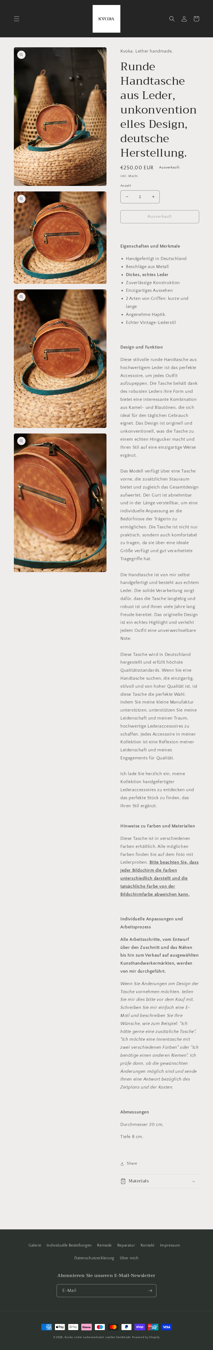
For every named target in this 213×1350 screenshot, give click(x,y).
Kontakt (147, 1245)
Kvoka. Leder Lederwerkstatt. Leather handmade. (98, 1337)
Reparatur (126, 1245)
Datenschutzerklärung (94, 1258)
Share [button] (132, 1163)
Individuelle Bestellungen (69, 1245)
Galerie (35, 1245)
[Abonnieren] (150, 1290)
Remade (104, 1245)
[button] (17, 19)
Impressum (170, 1245)
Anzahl (125, 186)
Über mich (129, 1258)
